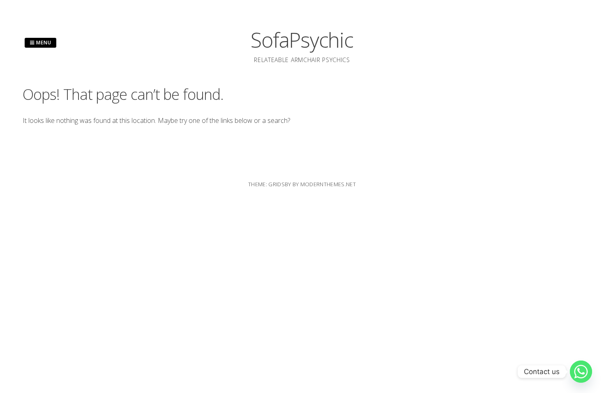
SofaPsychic (302, 40)
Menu (43, 42)
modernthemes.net (328, 184)
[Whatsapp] (581, 372)
